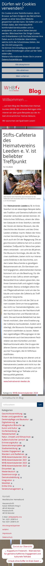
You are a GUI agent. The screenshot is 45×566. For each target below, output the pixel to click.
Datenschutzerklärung (12, 59)
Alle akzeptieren (22, 64)
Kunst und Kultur (9, 428)
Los (40, 404)
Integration (7, 480)
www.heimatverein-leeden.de (17, 381)
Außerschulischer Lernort (13, 439)
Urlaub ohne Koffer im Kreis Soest (25, 561)
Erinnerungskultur (10, 442)
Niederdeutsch (8, 471)
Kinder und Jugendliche (12, 416)
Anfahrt (5, 529)
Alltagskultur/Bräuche (11, 425)
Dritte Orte (7, 486)
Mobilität (6, 483)
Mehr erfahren (22, 76)
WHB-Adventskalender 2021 (14, 460)
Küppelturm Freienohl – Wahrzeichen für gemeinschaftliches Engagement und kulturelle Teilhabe (22, 554)
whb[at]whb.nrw (15, 517)
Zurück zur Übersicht (22, 546)
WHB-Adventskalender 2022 (14, 457)
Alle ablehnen (22, 70)
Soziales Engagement (11, 451)
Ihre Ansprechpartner (11, 525)
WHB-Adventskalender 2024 (25, 393)
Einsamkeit (7, 468)
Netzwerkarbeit (9, 434)
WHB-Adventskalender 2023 (14, 462)
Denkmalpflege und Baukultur (15, 419)
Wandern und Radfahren (13, 454)
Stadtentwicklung (9, 448)
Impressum (7, 533)
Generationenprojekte (12, 445)
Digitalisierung (8, 422)
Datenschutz (7, 537)
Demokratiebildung (10, 477)
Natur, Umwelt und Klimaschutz (16, 436)
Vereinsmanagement (11, 489)
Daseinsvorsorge (9, 474)
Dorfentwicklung (9, 431)
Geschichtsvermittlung (12, 413)
